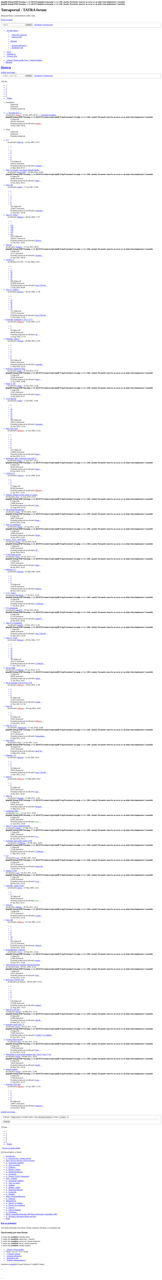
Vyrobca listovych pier (14, 1039)
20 (11, 409)
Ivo (36, 837)
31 (11, 279)
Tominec (38, 166)
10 (11, 937)
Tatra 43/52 (10, 740)
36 (11, 307)
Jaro (36, 792)
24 (11, 418)
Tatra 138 (9, 185)
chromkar (38, 211)
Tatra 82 (9, 245)
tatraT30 (38, 751)
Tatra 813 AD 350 (12, 1010)
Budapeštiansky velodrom (15, 950)
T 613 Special (11, 399)
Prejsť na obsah (7, 20)
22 (11, 414)
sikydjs (18, 1012)
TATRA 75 (10, 260)
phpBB (13, 1264)
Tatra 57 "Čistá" (12, 638)
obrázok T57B (11, 871)
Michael (20, 217)
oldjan (19, 888)
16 (11, 657)
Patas (37, 181)
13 (11, 651)
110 (11, 232)
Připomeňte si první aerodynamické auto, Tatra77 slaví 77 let (28, 1054)
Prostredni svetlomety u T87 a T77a (19, 320)
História (6, 67)
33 (11, 300)
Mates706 (39, 866)
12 (11, 649)
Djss (17, 497)
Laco (17, 858)
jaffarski (19, 907)
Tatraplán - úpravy (12, 339)
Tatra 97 (9, 777)
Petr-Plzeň (19, 595)
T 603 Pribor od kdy (13, 555)
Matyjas (20, 142)
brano (19, 371)
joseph (37, 702)
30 (11, 277)
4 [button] (6, 92)
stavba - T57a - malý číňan (16, 540)
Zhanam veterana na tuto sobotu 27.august (21, 495)
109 (11, 230)
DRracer (20, 322)
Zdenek (38, 1005)
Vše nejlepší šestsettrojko (15, 510)
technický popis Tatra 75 (15, 1025)
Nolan (19, 527)
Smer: (56, 1117)
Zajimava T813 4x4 (13, 1084)
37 (11, 309)
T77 (7, 140)
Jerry (17, 813)
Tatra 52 (9, 796)
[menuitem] (18, 35)
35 (11, 305)
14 (11, 653)
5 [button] (6, 94)
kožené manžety (12, 1069)
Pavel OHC (21, 172)
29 (11, 275)
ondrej (19, 187)
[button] (9, 98)
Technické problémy (48, 115)
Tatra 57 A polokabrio (14, 623)
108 (11, 228)
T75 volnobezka (12, 608)
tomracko (38, 1106)
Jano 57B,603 (40, 285)
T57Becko (39, 604)
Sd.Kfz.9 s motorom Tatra (15, 369)
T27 (7, 856)
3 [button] (6, 90)
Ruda (18, 512)
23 (11, 416)
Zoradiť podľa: (28, 1117)
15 (11, 655)
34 (11, 302)
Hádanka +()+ (11, 755)
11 (11, 939)
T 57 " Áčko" (11, 593)
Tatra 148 (9, 920)
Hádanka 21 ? (11, 569)
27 (11, 270)
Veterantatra (21, 728)
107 (11, 226)
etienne (18, 115)
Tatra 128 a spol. (12, 428)
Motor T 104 (10, 384)
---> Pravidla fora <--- (14, 113)
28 (11, 273)
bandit (18, 1057)
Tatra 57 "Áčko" (12, 215)
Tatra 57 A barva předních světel (18, 826)
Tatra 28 (9, 706)
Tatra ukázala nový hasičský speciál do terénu (23, 965)
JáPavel (38, 241)
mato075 (19, 610)
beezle (18, 1072)
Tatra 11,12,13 (11, 725)
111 (11, 234)
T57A (19, 952)
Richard (20, 798)
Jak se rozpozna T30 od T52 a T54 (19, 683)
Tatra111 (20, 475)
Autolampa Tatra (12, 811)
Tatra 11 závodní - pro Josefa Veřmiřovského (22, 170)
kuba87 (20, 625)
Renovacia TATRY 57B (15, 980)
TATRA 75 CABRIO (43, 1035)
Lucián (38, 916)
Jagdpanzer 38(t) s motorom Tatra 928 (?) (21, 458)
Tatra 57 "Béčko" (12, 290)
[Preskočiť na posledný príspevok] (42, 123)
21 (11, 411)
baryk (18, 1027)
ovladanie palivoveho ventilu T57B (19, 841)
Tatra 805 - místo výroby (15, 886)
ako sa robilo (10, 668)
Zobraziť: (6, 1117)
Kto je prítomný (9, 1223)
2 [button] (6, 88)
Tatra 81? (9, 905)
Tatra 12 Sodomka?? (13, 525)
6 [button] (6, 96)
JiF (36, 335)
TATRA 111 (10, 473)
